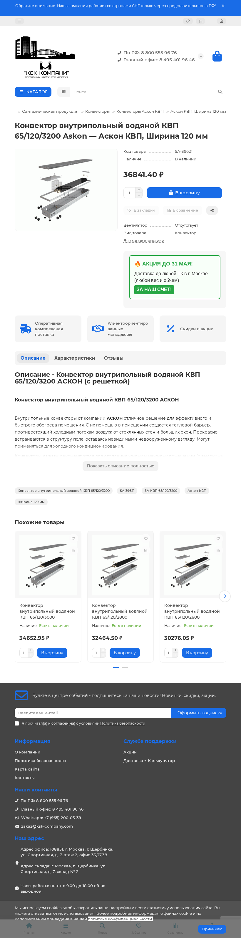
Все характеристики (143, 240)
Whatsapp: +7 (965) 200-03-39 (51, 817)
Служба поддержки (150, 741)
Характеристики (74, 358)
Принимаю (212, 929)
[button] (16, 596)
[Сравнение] (200, 21)
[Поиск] (220, 92)
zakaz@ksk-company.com (47, 826)
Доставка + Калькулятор (149, 760)
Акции (130, 752)
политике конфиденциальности (120, 919)
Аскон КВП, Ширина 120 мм (198, 111)
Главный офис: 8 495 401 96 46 (159, 59)
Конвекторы (97, 111)
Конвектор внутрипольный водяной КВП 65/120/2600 (192, 611)
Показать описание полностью (120, 466)
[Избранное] (188, 21)
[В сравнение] (73, 550)
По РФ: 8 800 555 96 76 (150, 52)
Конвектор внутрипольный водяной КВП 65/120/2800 (120, 611)
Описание (33, 358)
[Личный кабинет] (221, 21)
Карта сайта (27, 769)
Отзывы (113, 358)
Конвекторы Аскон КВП (140, 111)
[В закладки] (73, 538)
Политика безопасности (40, 760)
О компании (27, 752)
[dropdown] (19, 21)
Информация (33, 741)
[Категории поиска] (63, 92)
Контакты (25, 777)
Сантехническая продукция (50, 111)
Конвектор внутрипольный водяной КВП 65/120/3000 (47, 611)
